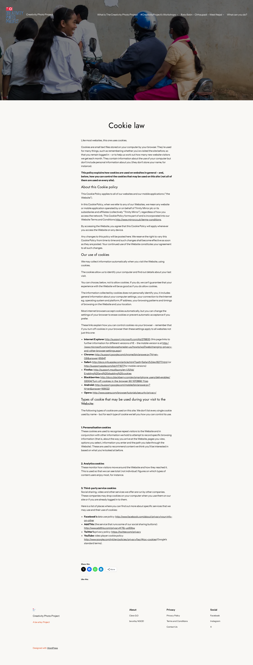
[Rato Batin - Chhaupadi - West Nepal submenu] (223, 14)
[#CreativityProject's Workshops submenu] (177, 14)
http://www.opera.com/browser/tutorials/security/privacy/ (124, 392)
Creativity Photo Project (39, 14)
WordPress (52, 648)
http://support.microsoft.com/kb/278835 (127, 339)
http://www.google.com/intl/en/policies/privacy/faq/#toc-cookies (120, 539)
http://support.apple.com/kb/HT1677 (104, 365)
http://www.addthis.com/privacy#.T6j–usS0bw (109, 528)
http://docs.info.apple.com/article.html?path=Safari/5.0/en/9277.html (129, 362)
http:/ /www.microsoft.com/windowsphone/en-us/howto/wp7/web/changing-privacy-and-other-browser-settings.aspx (128, 347)
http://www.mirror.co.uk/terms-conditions (138, 219)
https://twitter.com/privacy (126, 531)
